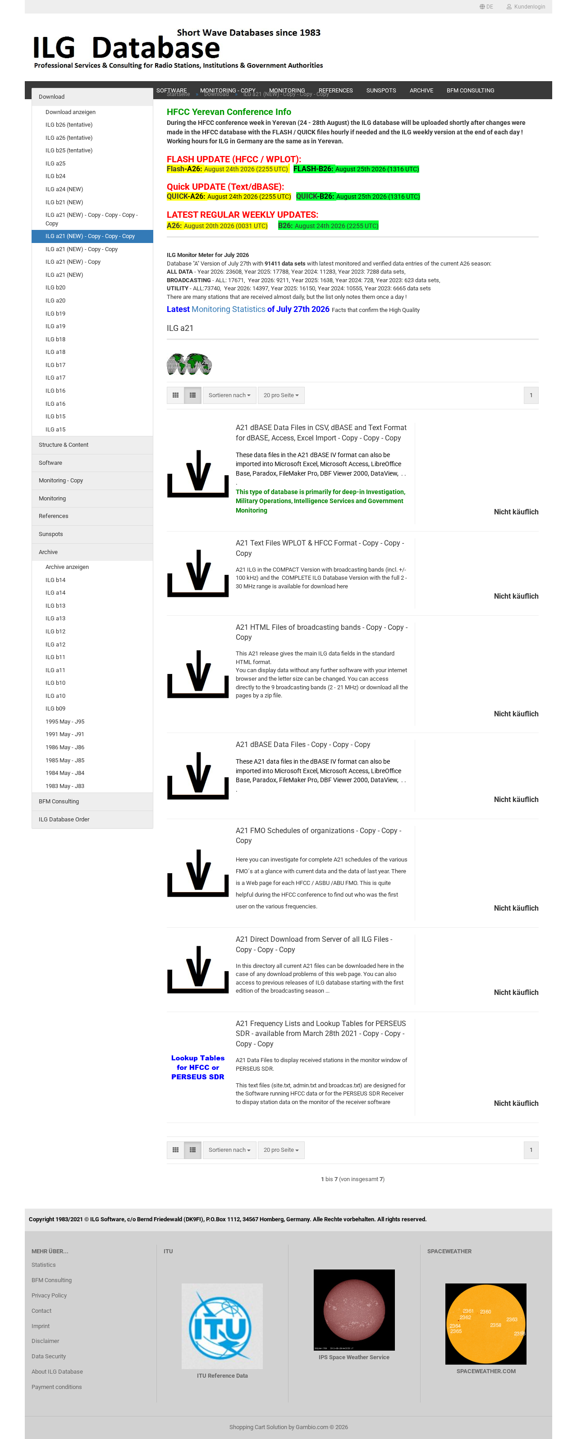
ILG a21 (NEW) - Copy (73, 261)
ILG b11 (55, 657)
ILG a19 (55, 326)
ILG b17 (55, 365)
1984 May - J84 (65, 773)
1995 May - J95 (65, 721)
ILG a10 (55, 695)
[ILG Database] (179, 47)
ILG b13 (55, 605)
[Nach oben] (552, 1425)
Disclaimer (45, 1341)
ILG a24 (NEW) (64, 189)
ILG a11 (55, 670)
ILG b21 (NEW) (64, 202)
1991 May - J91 (65, 734)
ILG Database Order (64, 819)
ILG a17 (55, 377)
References (54, 516)
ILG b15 (55, 416)
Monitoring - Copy (61, 480)
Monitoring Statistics (229, 309)
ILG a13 (55, 618)
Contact (41, 1310)
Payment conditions (57, 1387)
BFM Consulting (59, 801)
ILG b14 (55, 580)
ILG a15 (55, 429)
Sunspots (51, 534)
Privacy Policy (49, 1295)
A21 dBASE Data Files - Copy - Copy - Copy (303, 744)
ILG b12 (55, 631)
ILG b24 (55, 176)
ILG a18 (55, 351)
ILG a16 (55, 403)
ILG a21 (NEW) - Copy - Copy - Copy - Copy (92, 219)
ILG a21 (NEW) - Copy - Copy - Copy (90, 236)
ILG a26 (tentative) (69, 137)
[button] (486, 7)
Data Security (49, 1356)
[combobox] (229, 395)
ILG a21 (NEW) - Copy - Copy (82, 249)
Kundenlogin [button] (528, 7)
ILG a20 (55, 300)
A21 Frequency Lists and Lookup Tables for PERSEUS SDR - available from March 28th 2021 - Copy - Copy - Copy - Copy (321, 1034)
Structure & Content (63, 444)
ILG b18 (55, 339)
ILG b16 (55, 390)
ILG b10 (55, 682)
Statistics (44, 1264)
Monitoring (52, 498)
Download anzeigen (71, 112)
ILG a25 (55, 163)
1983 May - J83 (65, 786)
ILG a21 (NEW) (64, 274)
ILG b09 (55, 708)
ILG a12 (55, 644)
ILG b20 (55, 287)
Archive (48, 552)
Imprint (41, 1326)
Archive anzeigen (67, 567)
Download (51, 96)
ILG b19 (55, 313)
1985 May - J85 (65, 760)
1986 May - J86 (65, 747)
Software (50, 462)
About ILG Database (57, 1371)
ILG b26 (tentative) (69, 124)
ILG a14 (55, 592)
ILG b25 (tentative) (69, 150)
